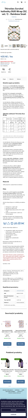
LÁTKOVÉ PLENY (20, 291)
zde (24, 406)
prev (2, 324)
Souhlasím (13, 414)
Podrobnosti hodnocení (14, 21)
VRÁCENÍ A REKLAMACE (8, 390)
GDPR (23, 390)
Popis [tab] (4, 79)
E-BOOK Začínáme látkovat (14, 393)
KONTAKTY (20, 391)
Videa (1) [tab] (11, 79)
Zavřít (12, 70)
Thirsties (14, 17)
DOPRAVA (17, 390)
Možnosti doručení (5, 64)
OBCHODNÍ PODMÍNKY (10, 391)
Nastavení (13, 410)
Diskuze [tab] (19, 79)
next (26, 324)
